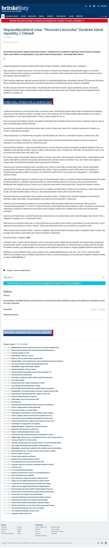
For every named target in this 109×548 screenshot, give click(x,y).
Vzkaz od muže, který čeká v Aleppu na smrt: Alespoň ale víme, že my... (33, 421)
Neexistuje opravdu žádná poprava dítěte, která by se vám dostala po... (33, 405)
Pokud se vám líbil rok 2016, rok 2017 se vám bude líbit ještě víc (31, 473)
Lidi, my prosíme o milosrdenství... (22, 375)
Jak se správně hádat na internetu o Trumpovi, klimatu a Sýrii (39, 391)
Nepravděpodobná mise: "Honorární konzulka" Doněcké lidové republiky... (34, 451)
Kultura (3, 531)
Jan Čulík (14, 443)
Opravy (37, 531)
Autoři (71, 16)
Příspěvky (79, 16)
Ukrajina (9, 270)
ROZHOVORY (32, 16)
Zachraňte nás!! (16, 402)
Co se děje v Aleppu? (18, 380)
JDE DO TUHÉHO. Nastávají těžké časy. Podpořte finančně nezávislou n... (33, 388)
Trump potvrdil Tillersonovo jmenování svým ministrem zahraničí (31, 497)
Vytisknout (9, 277)
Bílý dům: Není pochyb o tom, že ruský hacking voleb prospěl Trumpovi (33, 505)
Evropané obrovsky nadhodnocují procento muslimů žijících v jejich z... (33, 434)
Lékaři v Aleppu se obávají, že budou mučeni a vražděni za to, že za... (32, 415)
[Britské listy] (28, 102)
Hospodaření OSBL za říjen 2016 (21, 513)
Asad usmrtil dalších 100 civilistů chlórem (24, 440)
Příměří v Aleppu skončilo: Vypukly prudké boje (26, 407)
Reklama (38, 533)
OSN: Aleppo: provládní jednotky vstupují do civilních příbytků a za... (32, 445)
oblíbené (102, 309)
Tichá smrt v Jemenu (27, 356)
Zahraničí (4, 527)
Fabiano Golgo (16, 437)
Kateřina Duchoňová (18, 369)
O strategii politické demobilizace (30, 424)
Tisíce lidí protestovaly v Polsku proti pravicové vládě (28, 462)
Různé (19, 533)
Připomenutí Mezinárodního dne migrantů (24, 396)
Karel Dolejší (15, 366)
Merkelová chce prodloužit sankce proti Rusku (26, 459)
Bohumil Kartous (17, 347)
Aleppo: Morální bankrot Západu (29, 366)
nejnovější (93, 309)
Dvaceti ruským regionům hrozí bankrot (24, 456)
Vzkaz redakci (55, 529)
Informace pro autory (57, 531)
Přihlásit (103, 6)
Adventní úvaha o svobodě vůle (28, 429)
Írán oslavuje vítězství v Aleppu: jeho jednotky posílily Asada (30, 364)
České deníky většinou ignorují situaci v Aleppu (26, 386)
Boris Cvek (15, 429)
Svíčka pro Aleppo (30, 369)
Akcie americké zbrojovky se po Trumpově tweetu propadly (29, 500)
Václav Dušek (16, 399)
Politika (19, 529)
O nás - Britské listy (40, 527)
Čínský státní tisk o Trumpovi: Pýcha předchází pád (27, 494)
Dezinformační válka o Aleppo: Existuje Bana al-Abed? (28, 383)
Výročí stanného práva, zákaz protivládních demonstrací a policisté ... (43, 361)
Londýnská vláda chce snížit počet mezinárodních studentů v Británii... (33, 464)
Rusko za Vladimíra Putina (22, 270)
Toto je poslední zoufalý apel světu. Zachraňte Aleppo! (28, 508)
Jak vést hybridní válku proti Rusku (22, 470)
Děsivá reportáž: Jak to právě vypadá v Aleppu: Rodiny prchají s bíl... (32, 489)
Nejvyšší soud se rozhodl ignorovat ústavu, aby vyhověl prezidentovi (42, 437)
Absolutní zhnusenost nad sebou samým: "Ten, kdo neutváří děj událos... (40, 443)
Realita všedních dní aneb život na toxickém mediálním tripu (41, 347)
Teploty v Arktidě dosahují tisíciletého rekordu (25, 432)
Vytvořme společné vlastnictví (21, 453)
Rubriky (50, 16)
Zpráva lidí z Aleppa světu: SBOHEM (23, 475)
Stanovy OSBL (55, 527)
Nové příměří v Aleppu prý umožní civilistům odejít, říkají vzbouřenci (32, 377)
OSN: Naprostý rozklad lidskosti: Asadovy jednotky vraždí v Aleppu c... (33, 413)
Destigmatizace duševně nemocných (36, 426)
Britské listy (16, 9)
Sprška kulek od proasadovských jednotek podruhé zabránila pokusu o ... (34, 350)
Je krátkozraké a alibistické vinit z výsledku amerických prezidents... (41, 448)
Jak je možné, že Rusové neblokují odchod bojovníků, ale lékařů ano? (32, 418)
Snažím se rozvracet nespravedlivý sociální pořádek (27, 358)
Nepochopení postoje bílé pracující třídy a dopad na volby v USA (31, 394)
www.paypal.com (66, 254)
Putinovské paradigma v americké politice (24, 410)
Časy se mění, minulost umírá (30, 399)
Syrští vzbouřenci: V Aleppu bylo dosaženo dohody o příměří (30, 478)
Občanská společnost (7, 533)
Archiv (23, 16)
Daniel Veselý (16, 356)
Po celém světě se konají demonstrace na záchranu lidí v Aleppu (31, 483)
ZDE (28, 237)
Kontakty (37, 529)
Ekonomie (4, 529)
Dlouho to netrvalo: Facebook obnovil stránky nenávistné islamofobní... (33, 492)
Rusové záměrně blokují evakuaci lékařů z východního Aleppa (30, 502)
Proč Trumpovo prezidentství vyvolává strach (25, 511)
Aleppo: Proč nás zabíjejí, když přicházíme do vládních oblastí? (30, 481)
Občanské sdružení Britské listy (22, 543)
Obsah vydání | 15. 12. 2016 (15, 344)
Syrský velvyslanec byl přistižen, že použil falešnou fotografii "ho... (32, 372)
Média (19, 531)
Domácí (19, 527)
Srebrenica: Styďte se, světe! (20, 353)
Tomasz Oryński (16, 361)
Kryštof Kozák (16, 391)
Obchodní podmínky (41, 535)
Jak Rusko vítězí (17, 467)
